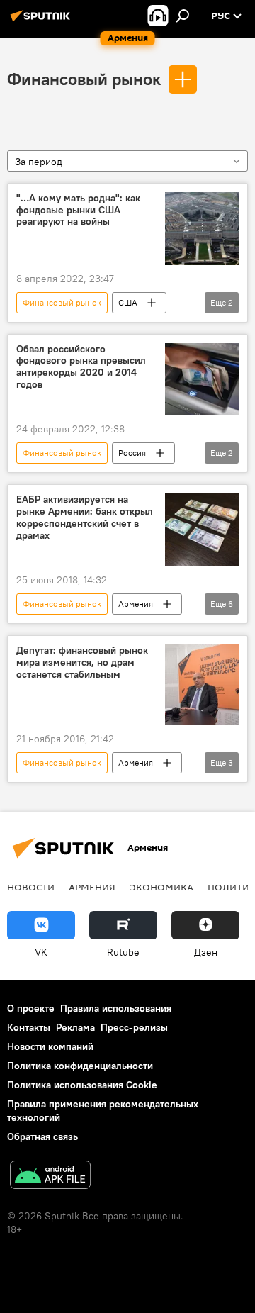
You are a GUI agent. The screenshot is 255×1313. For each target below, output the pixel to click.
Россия (132, 452)
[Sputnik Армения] (42, 21)
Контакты (28, 1027)
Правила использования (115, 1008)
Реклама (75, 1027)
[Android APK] (50, 1176)
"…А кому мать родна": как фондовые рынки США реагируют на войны (78, 210)
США (127, 302)
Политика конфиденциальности (80, 1065)
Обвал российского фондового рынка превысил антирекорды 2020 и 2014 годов (81, 367)
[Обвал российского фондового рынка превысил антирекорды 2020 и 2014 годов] (202, 379)
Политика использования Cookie (82, 1084)
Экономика (161, 887)
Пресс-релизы (134, 1027)
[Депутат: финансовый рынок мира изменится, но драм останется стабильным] (202, 684)
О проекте (31, 1008)
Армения (135, 603)
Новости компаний (50, 1046)
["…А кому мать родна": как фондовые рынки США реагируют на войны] (202, 228)
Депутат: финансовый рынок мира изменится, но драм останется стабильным (82, 662)
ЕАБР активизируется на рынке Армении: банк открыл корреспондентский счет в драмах (84, 517)
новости (31, 887)
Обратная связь (42, 1136)
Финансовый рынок (84, 78)
